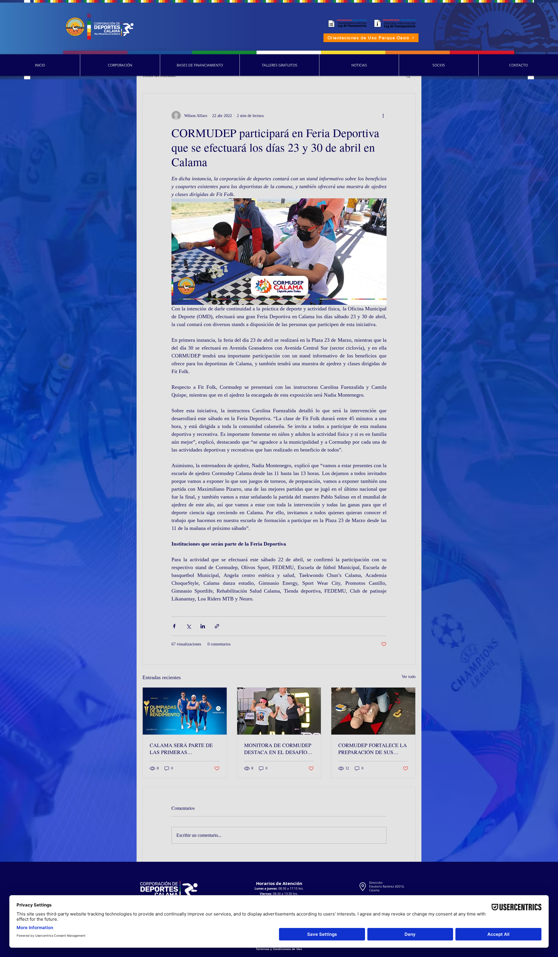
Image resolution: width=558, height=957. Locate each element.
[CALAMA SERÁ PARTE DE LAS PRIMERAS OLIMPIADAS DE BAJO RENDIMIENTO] (185, 711)
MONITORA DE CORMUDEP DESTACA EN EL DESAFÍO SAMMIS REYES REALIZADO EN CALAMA (279, 748)
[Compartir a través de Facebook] (174, 626)
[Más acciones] (383, 115)
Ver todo (409, 676)
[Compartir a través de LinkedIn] (202, 626)
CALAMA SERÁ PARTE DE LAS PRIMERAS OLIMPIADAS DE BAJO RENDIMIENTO (181, 748)
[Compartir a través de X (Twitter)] (188, 626)
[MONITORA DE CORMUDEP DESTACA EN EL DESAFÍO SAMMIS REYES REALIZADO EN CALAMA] (279, 711)
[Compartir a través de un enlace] (217, 626)
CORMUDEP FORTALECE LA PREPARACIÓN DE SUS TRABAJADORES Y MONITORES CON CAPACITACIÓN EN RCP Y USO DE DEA (372, 748)
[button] (408, 75)
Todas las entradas (159, 75)
